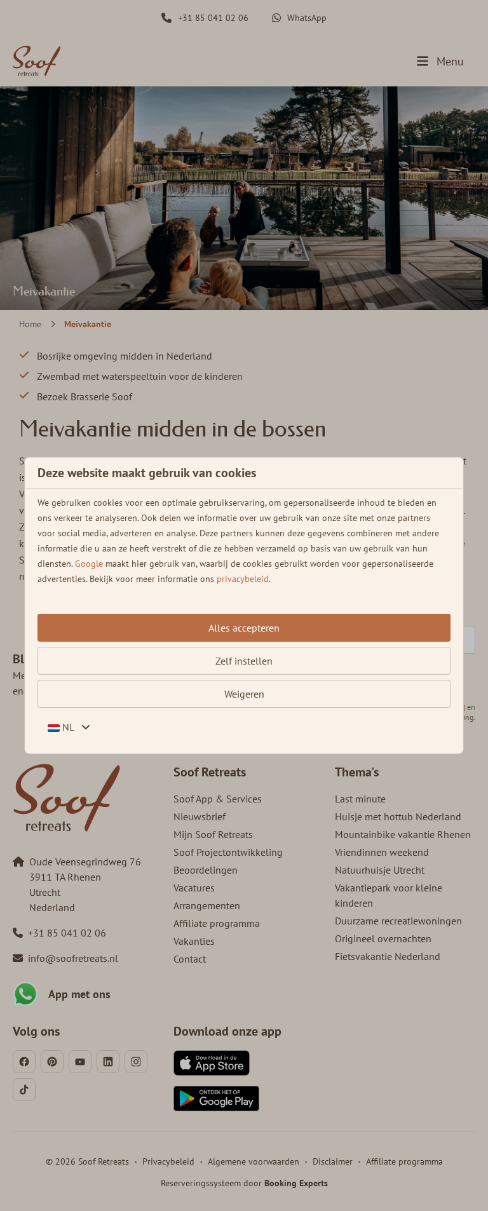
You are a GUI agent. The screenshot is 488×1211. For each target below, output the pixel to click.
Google (89, 563)
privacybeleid (243, 579)
